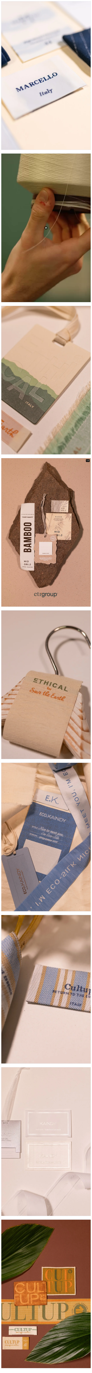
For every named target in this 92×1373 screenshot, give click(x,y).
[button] (46, 75)
